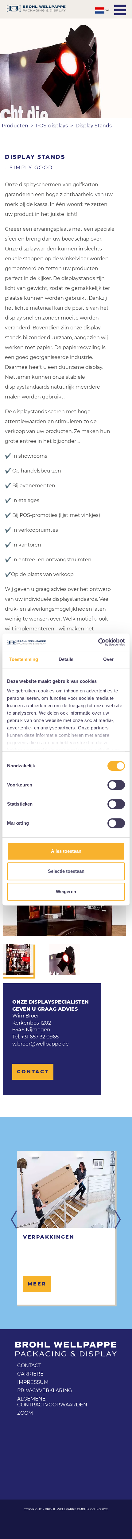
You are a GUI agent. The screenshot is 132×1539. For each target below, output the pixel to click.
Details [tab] (66, 659)
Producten (15, 126)
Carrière (30, 1374)
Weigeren (66, 891)
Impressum (33, 1382)
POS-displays (52, 126)
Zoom (25, 1413)
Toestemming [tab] (23, 659)
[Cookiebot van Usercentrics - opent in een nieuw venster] (98, 642)
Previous (14, 1219)
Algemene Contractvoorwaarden (52, 1402)
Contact (33, 1072)
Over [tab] (108, 659)
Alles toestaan (66, 851)
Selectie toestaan (66, 871)
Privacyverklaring (44, 1390)
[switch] (116, 785)
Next (118, 1219)
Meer (37, 1284)
